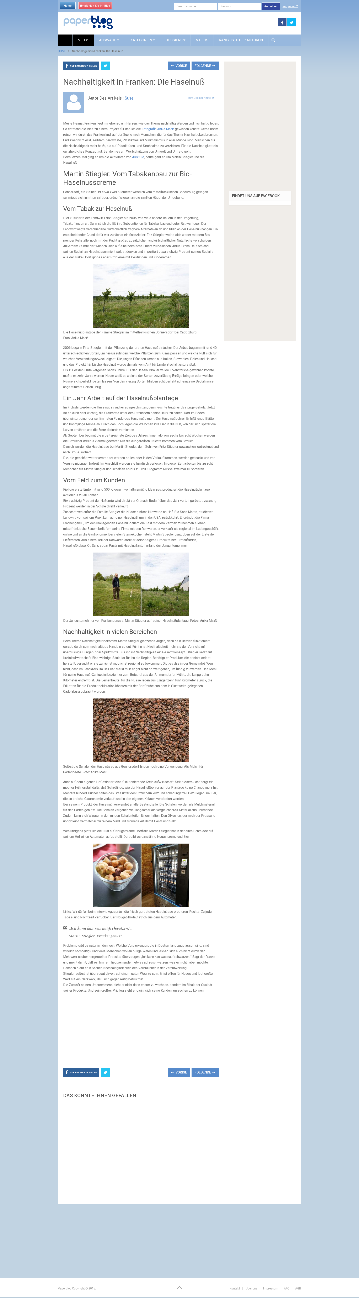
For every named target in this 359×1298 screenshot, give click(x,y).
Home (68, 5)
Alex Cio (138, 157)
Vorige (181, 66)
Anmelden (271, 6)
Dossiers (174, 40)
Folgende (203, 66)
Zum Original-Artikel (200, 97)
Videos (202, 40)
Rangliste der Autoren (241, 40)
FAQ (286, 1288)
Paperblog (64, 1288)
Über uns (251, 1288)
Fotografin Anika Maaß (158, 129)
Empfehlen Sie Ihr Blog (95, 5)
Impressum (270, 1288)
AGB (298, 1288)
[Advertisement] (195, 22)
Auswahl (108, 40)
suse (129, 98)
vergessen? (290, 6)
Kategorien (141, 40)
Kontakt (235, 1288)
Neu (82, 40)
